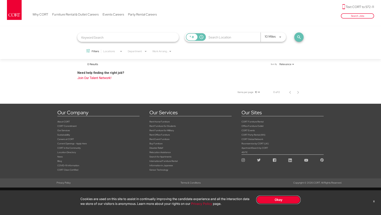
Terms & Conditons (191, 183)
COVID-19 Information (68, 165)
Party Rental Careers (142, 15)
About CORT (63, 121)
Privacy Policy (64, 183)
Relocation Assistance (160, 152)
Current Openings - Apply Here (72, 143)
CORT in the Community (69, 148)
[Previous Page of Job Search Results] (290, 92)
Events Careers (113, 15)
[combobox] (128, 37)
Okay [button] (278, 200)
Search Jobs (357, 16)
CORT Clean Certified (67, 169)
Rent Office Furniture (159, 134)
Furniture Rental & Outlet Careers (75, 15)
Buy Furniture (156, 143)
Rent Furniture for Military (161, 130)
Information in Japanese (161, 165)
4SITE (244, 152)
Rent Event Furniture (159, 139)
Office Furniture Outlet (252, 126)
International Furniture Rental (163, 161)
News (60, 156)
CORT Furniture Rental (252, 121)
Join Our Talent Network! (94, 78)
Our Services (63, 130)
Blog (59, 161)
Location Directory (66, 152)
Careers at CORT (65, 139)
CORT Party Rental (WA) (253, 134)
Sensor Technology (158, 169)
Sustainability (63, 134)
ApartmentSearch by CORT (254, 148)
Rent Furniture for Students (162, 126)
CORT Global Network (252, 139)
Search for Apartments (160, 156)
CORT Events (248, 130)
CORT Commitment (67, 126)
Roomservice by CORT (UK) (255, 143)
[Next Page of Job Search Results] (298, 92)
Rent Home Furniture (159, 121)
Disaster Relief (156, 148)
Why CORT (40, 15)
